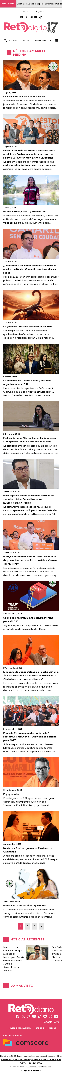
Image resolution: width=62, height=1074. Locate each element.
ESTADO (13, 40)
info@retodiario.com (31, 1070)
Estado (52, 1028)
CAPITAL (26, 40)
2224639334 (35, 1063)
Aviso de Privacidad (20, 1028)
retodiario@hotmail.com (40, 1066)
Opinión (39, 1028)
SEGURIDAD (40, 40)
